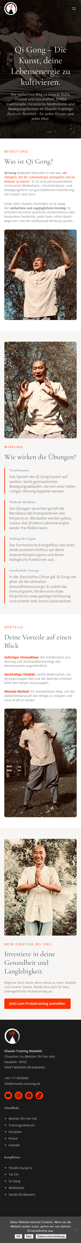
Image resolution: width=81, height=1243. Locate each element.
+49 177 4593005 (16, 1078)
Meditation (16, 1188)
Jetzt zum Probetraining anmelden (37, 1003)
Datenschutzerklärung (51, 1236)
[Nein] (75, 1230)
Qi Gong (14, 1181)
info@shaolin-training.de (22, 1084)
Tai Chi (14, 1174)
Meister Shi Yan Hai (23, 1118)
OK (18, 1236)
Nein (29, 1236)
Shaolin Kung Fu (20, 1168)
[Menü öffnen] (74, 8)
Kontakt (14, 1145)
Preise (13, 1138)
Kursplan (15, 1132)
